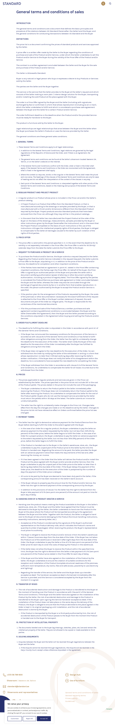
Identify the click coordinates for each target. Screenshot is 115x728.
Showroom (21, 680)
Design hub (75, 675)
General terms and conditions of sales (81, 692)
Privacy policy (71, 698)
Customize (15, 719)
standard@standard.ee (18, 686)
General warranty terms (75, 695)
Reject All (29, 719)
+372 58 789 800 (15, 675)
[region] (29, 711)
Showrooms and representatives (22, 692)
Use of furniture (77, 680)
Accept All (44, 719)
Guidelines (70, 701)
